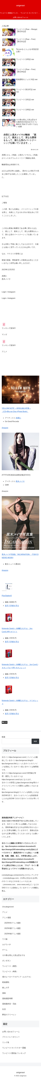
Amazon (5, 428)
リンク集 (5, 1042)
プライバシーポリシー (11, 1037)
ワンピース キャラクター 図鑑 (14, 1048)
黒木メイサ (20, 481)
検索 (3, 737)
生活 (5, 722)
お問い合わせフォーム (11, 1032)
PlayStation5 (7, 596)
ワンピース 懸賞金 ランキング (14, 1053)
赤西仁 (18, 418)
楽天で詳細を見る (12, 606)
